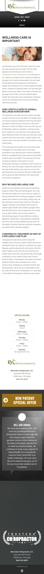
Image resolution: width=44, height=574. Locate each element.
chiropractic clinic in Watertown (14, 75)
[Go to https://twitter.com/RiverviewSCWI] (21, 20)
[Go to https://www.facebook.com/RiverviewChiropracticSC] (19, 20)
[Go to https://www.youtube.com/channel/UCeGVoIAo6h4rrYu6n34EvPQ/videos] (24, 20)
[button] (22, 400)
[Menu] (22, 571)
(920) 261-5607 (22, 17)
